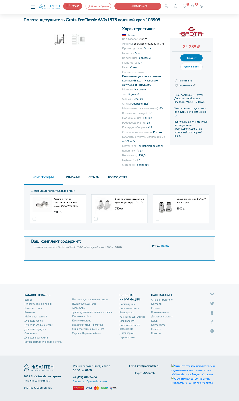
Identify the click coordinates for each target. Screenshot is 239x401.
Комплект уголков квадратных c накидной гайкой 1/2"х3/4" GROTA (66, 202)
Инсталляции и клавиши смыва (90, 299)
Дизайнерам (126, 333)
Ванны (28, 300)
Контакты (156, 304)
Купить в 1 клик (191, 67)
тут (176, 115)
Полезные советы (129, 308)
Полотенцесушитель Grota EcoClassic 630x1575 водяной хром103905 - (78, 247)
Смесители (30, 333)
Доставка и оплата (162, 316)
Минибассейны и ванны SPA (88, 329)
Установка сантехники (132, 317)
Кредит (155, 321)
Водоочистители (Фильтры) (87, 325)
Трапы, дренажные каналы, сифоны (92, 312)
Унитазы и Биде (33, 308)
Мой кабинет (127, 321)
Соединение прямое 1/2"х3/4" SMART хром (191, 200)
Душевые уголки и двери (38, 325)
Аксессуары (78, 308)
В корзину (191, 58)
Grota (147, 48)
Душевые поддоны (35, 329)
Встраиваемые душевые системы (43, 342)
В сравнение (186, 85)
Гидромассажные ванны (38, 304)
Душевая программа (36, 338)
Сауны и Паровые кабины (86, 333)
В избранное (186, 81)
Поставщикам (127, 304)
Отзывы (155, 308)
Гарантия (156, 333)
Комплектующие (81, 321)
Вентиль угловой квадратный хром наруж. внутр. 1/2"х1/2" (129, 200)
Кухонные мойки (81, 316)
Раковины (30, 312)
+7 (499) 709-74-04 (85, 377)
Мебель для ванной (35, 316)
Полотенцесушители (84, 304)
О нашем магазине (162, 300)
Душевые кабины (34, 321)
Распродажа (126, 312)
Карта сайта (158, 325)
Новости (156, 329)
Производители (160, 312)
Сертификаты (127, 337)
